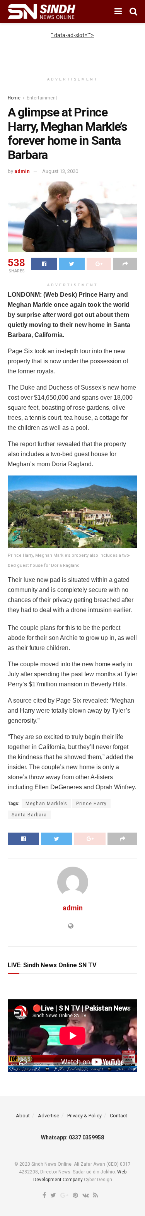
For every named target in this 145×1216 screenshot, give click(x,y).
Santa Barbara (29, 815)
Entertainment (42, 98)
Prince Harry (91, 803)
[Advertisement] (73, 49)
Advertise (48, 1116)
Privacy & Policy (84, 1116)
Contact (118, 1116)
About (23, 1116)
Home (14, 98)
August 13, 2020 (60, 171)
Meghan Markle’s (46, 803)
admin (22, 171)
